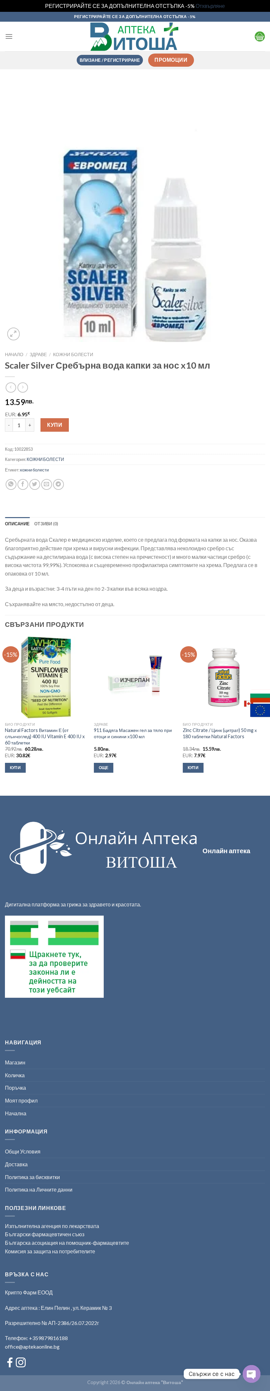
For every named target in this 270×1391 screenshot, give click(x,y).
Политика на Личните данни (38, 1189)
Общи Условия (22, 1151)
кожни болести (34, 469)
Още (104, 767)
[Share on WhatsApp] (11, 484)
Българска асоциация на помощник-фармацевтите (67, 1243)
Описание (17, 523)
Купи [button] (15, 767)
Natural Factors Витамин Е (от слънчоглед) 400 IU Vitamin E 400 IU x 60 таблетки (45, 736)
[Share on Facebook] (22, 484)
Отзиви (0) (46, 523)
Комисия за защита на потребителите (50, 1251)
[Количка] (260, 36)
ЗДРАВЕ (38, 354)
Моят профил (21, 1100)
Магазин (15, 1062)
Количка (15, 1075)
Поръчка (15, 1087)
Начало (14, 354)
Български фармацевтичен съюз (45, 1234)
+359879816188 (48, 1338)
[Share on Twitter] (34, 484)
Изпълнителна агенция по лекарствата (52, 1226)
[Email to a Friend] (46, 484)
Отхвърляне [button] (210, 6)
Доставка (16, 1164)
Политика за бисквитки (32, 1177)
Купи (54, 425)
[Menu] (9, 36)
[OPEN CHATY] (251, 1374)
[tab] (17, 523)
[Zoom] (13, 334)
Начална (15, 1113)
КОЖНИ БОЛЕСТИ (73, 354)
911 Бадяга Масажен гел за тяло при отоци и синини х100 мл (133, 733)
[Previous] (5, 710)
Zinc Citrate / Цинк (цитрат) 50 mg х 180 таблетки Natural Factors (220, 733)
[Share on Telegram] (58, 484)
